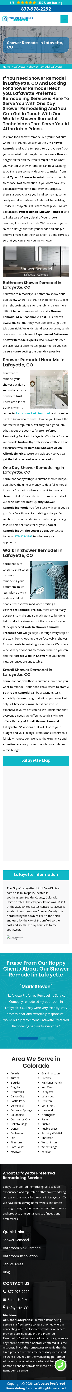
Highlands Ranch (51, 1082)
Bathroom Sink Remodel (22, 1248)
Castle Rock (18, 1101)
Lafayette (20, 66)
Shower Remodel (16, 1240)
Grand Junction (50, 1073)
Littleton (46, 1101)
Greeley (46, 1078)
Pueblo (45, 1124)
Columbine (17, 1115)
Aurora (15, 1078)
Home (7, 66)
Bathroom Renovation (20, 1256)
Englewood (17, 1133)
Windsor (46, 1151)
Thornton (47, 1138)
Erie (13, 1138)
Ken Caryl (47, 1087)
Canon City (17, 1096)
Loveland (47, 1110)
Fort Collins (18, 1147)
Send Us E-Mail (19, 1299)
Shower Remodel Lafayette (46, 66)
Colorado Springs (21, 1110)
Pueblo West (49, 1128)
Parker (45, 1119)
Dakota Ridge (19, 1124)
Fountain (16, 1151)
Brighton (16, 1087)
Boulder (15, 1082)
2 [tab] (43, 1038)
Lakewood (48, 1096)
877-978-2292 (36, 9)
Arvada (15, 1073)
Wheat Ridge (49, 1147)
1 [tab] (28, 1038)
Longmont (48, 1105)
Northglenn (48, 1115)
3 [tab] (51, 1038)
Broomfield (18, 1092)
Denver (15, 1128)
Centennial (17, 1105)
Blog (6, 1272)
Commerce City (20, 1119)
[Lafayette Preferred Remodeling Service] (17, 19)
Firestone (16, 1142)
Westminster (49, 1142)
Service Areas (13, 1264)
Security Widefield (52, 1133)
